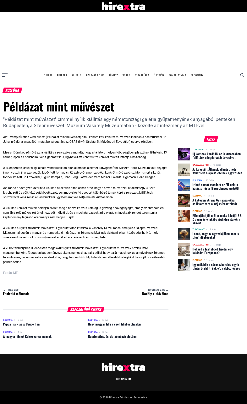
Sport (126, 75)
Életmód (158, 75)
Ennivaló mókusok (16, 292)
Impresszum (123, 379)
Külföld (76, 75)
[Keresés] (242, 75)
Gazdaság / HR (95, 75)
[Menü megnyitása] (5, 75)
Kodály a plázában (155, 292)
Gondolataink (177, 75)
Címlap (48, 75)
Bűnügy (113, 75)
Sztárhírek (142, 75)
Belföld (62, 75)
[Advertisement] (123, 41)
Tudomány (196, 75)
